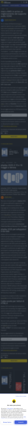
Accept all (20, 422)
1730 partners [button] (10, 408)
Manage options (7, 422)
